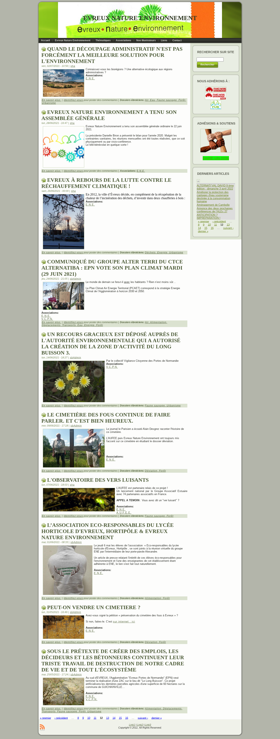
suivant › (143, 717)
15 (120, 717)
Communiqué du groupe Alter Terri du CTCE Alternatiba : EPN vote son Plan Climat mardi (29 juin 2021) (112, 268)
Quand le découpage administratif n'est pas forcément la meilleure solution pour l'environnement (111, 55)
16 (126, 717)
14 (114, 717)
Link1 (132, 724)
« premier (45, 717)
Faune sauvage (167, 100)
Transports (69, 325)
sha (73, 66)
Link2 (140, 724)
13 (107, 717)
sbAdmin (75, 278)
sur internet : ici (124, 621)
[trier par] (198, 181)
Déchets (150, 252)
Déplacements (51, 325)
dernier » (156, 717)
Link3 (148, 724)
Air (146, 100)
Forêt (182, 100)
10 (88, 717)
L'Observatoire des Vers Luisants (98, 480)
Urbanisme (49, 103)
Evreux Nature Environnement (140, 18)
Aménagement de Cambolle (213, 204)
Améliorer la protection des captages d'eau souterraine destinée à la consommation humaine (213, 197)
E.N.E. (90, 78)
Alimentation (158, 322)
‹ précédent (61, 717)
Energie (162, 252)
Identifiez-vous (73, 100)
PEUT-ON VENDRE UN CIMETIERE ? (93, 607)
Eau (152, 100)
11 (95, 717)
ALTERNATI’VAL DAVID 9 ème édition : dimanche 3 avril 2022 (215, 187)
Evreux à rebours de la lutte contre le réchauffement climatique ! (106, 183)
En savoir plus (51, 100)
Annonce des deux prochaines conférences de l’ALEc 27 (215, 210)
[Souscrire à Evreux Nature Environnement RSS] (42, 727)
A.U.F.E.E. (123, 512)
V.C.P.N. (47, 318)
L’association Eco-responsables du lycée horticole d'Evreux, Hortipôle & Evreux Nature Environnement (107, 531)
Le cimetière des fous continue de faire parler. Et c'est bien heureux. (105, 418)
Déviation (151, 470)
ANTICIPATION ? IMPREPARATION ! (208, 216)
